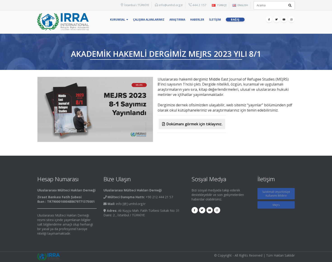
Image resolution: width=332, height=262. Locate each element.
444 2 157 (199, 5)
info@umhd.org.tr (171, 5)
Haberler (197, 19)
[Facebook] (269, 19)
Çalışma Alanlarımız (148, 19)
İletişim (215, 19)
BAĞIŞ (235, 19)
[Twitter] (276, 19)
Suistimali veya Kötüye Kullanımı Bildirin (276, 194)
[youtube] (284, 19)
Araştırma (177, 19)
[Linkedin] (291, 19)
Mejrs (276, 205)
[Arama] (290, 5)
